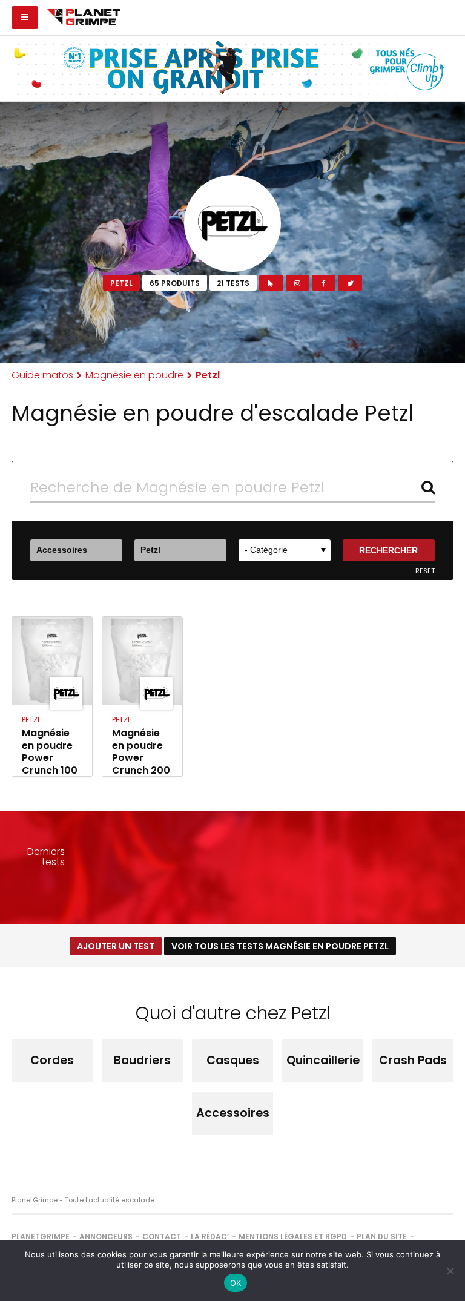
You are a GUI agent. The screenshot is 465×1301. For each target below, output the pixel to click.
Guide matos (42, 375)
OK (236, 1283)
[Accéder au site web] (271, 283)
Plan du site (382, 1236)
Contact (161, 1236)
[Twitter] (349, 283)
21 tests (233, 283)
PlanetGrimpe (41, 1236)
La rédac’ (210, 1236)
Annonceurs (106, 1236)
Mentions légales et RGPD (293, 1236)
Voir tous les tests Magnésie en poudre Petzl (280, 946)
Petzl (121, 283)
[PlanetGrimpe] (83, 15)
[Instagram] (297, 283)
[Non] (450, 1271)
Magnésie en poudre (134, 375)
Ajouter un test (115, 946)
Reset (425, 571)
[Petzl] (232, 223)
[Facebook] (323, 283)
